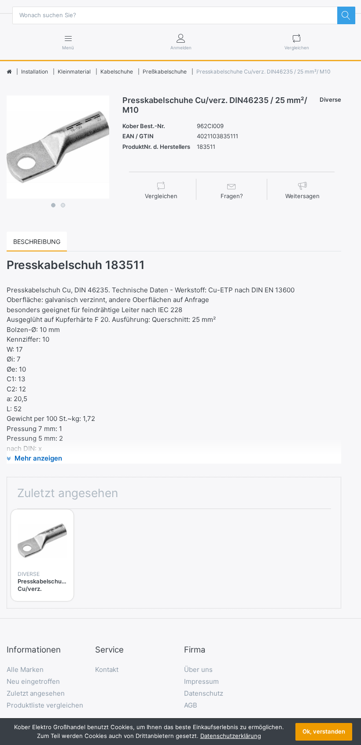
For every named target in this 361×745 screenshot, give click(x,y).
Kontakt (106, 669)
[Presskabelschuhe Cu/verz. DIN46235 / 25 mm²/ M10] (58, 147)
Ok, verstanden (323, 731)
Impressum (201, 681)
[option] (58, 147)
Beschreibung (36, 241)
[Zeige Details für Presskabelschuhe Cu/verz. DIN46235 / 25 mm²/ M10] (42, 541)
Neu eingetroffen (33, 681)
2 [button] (63, 205)
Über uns (198, 669)
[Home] (9, 72)
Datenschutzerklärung (230, 735)
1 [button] (53, 205)
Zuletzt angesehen (36, 693)
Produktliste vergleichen (45, 705)
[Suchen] (346, 15)
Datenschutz (203, 693)
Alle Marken (25, 669)
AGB (190, 705)
